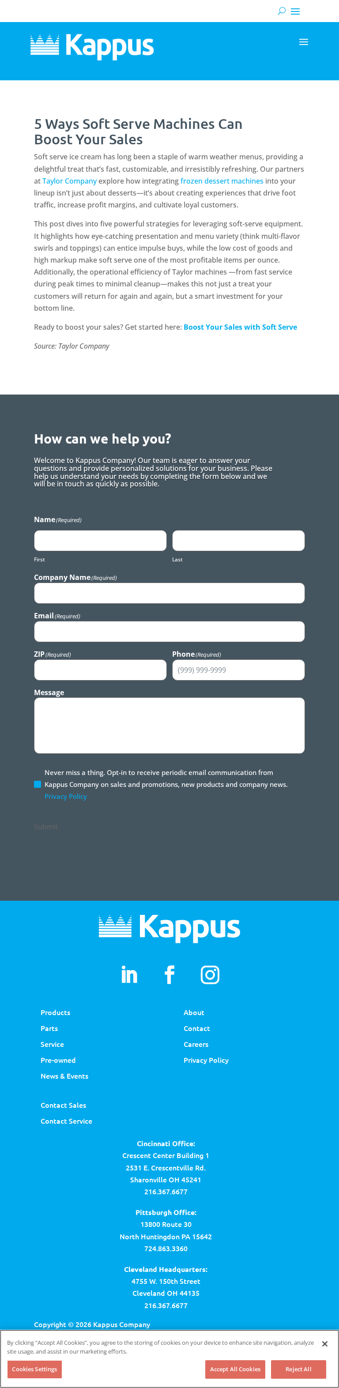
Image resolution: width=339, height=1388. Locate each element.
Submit (46, 826)
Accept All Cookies (235, 1369)
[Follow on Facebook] (169, 974)
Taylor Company (69, 181)
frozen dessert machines (222, 181)
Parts (49, 1028)
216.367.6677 (166, 1191)
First (39, 559)
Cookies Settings (34, 1369)
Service (52, 1044)
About (194, 1012)
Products (55, 1012)
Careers (196, 1044)
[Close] (325, 1344)
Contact (197, 1028)
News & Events (64, 1075)
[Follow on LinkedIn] (128, 974)
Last (177, 559)
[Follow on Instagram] (210, 974)
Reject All (298, 1369)
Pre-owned (58, 1060)
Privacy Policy (66, 796)
